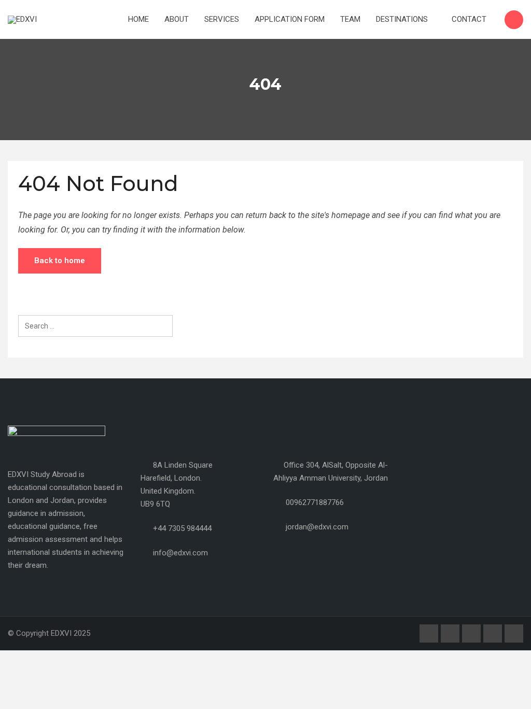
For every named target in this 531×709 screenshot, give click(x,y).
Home (138, 19)
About (176, 19)
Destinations (403, 19)
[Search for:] (95, 326)
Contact (469, 19)
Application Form (290, 19)
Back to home (59, 260)
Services (221, 19)
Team (350, 19)
